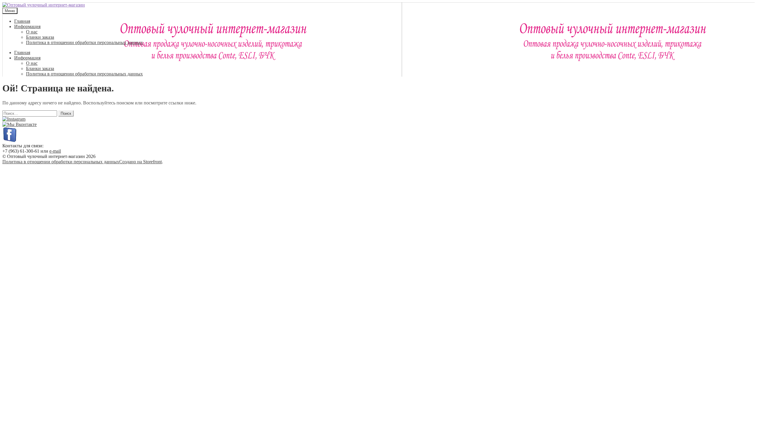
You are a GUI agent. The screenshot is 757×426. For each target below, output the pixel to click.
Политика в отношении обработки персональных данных (84, 42)
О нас (32, 31)
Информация (27, 26)
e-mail (55, 151)
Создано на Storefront (140, 161)
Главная (22, 21)
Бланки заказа (40, 37)
